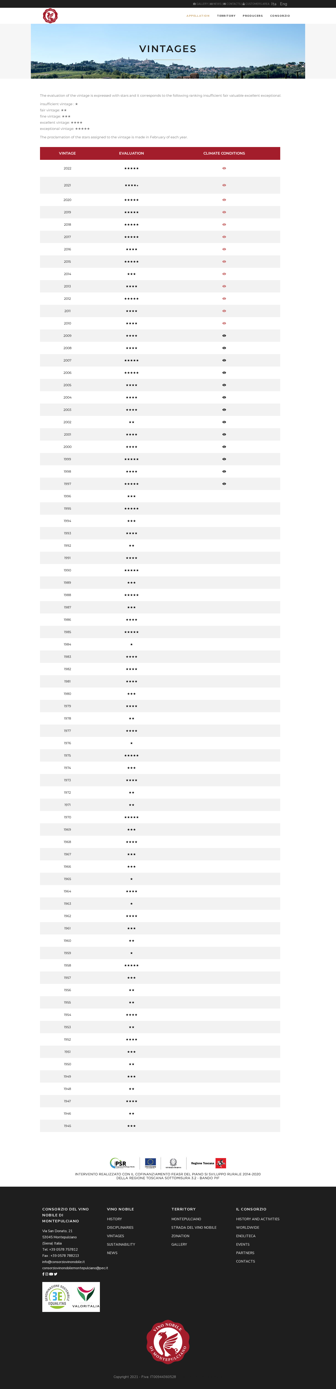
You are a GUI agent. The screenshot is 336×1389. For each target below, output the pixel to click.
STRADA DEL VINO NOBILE (193, 1227)
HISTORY (114, 1219)
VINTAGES (115, 1236)
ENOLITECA (246, 1236)
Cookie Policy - (189, 1377)
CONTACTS (233, 4)
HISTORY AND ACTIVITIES (258, 1219)
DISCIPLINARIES (120, 1227)
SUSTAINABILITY (121, 1244)
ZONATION (180, 1236)
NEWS (217, 4)
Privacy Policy (211, 1377)
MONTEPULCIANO (186, 1219)
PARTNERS (245, 1253)
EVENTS (243, 1244)
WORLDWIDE (247, 1227)
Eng (283, 4)
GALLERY (202, 4)
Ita (273, 4)
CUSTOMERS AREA (257, 4)
